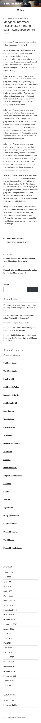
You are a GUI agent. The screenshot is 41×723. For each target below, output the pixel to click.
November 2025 (10, 615)
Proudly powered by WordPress (14, 717)
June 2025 (7, 638)
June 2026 (7, 582)
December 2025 (10, 610)
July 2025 (7, 634)
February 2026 (9, 601)
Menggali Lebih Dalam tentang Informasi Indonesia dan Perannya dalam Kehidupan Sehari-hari (20, 338)
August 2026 (8, 572)
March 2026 (8, 596)
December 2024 (10, 662)
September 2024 (10, 676)
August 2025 (8, 629)
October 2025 (9, 619)
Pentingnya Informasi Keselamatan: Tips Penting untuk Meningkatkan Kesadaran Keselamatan (19, 308)
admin (25, 18)
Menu (22, 10)
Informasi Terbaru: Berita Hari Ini (16, 323)
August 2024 (8, 681)
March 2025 (8, 652)
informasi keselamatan (18, 242)
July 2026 (7, 577)
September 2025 (10, 624)
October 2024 (9, 671)
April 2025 (7, 648)
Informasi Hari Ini (15, 239)
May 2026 (7, 587)
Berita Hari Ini (16, 3)
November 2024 (10, 667)
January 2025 (8, 657)
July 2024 (7, 685)
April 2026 (7, 591)
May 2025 (7, 643)
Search (6, 284)
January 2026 (8, 605)
